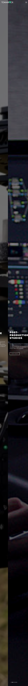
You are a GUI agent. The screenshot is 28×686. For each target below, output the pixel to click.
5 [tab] (16, 682)
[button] (26, 2)
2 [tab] (12, 682)
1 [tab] (11, 682)
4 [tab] (15, 682)
